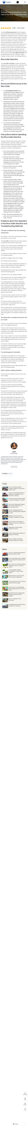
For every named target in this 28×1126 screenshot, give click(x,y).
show (10, 473)
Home (2, 10)
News (5, 10)
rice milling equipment (9, 32)
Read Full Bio (14, 466)
